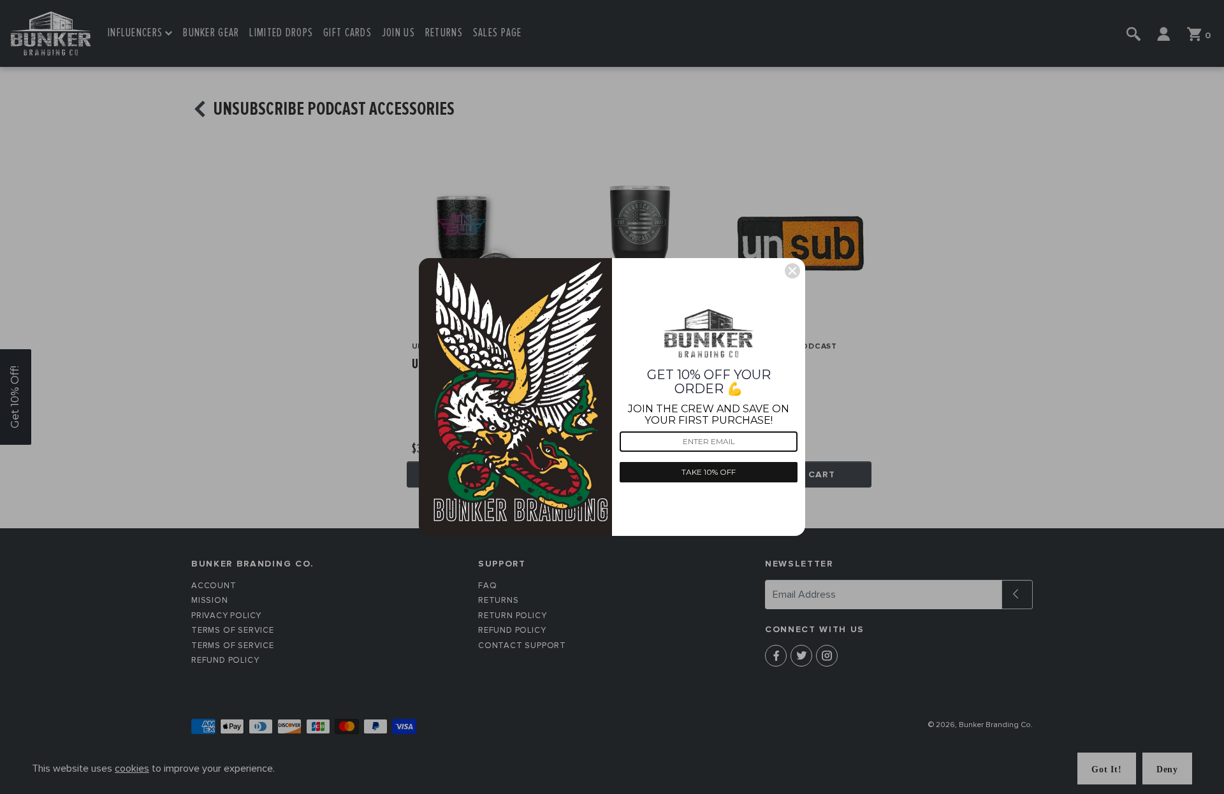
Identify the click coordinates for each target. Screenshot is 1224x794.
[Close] (792, 270)
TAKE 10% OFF (708, 472)
